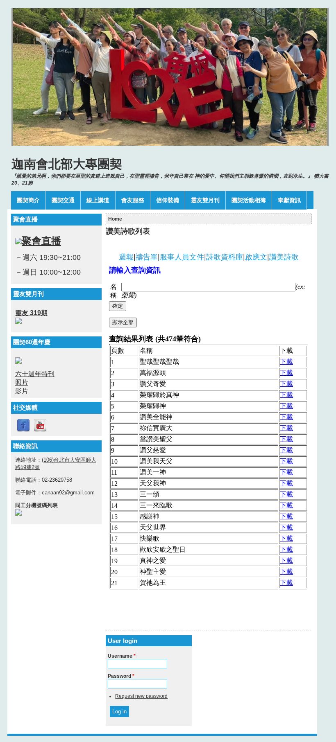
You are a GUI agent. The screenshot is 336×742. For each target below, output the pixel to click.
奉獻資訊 (289, 200)
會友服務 (132, 200)
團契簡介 (28, 200)
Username (122, 656)
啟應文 (256, 257)
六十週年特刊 (34, 373)
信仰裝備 (167, 200)
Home (115, 219)
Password (121, 676)
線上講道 (97, 200)
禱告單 (147, 257)
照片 (21, 382)
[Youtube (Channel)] (40, 430)
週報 (126, 257)
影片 (21, 391)
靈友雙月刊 (205, 200)
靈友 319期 (31, 312)
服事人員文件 (182, 257)
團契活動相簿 (249, 200)
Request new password (141, 696)
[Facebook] (23, 430)
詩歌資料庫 (224, 257)
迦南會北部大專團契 (66, 164)
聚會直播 (41, 240)
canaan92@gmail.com (68, 492)
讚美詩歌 (284, 257)
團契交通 (63, 200)
